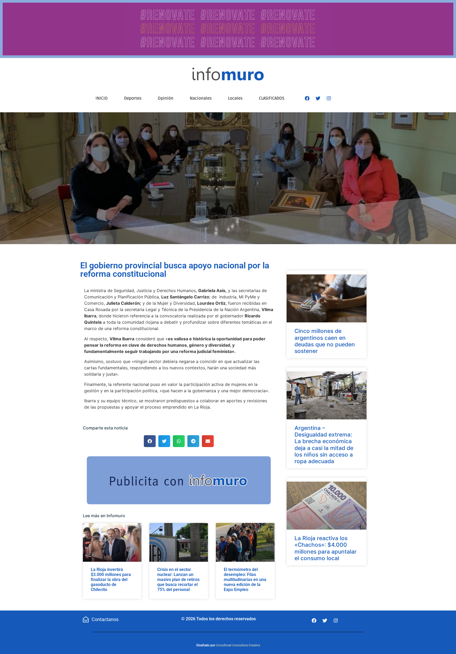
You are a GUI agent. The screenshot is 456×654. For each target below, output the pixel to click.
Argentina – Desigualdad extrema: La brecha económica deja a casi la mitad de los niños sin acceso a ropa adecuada (323, 444)
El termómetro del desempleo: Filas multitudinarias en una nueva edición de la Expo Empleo (245, 579)
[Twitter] (318, 98)
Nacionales (201, 98)
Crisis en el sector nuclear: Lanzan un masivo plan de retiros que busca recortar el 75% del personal (178, 579)
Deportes (132, 98)
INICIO (102, 98)
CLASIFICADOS (271, 98)
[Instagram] (329, 98)
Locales (235, 98)
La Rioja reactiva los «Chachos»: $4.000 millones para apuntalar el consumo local (325, 548)
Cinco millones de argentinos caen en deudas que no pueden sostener (324, 341)
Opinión (165, 98)
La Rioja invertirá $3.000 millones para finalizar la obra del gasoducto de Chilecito (111, 579)
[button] (150, 441)
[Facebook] (307, 98)
